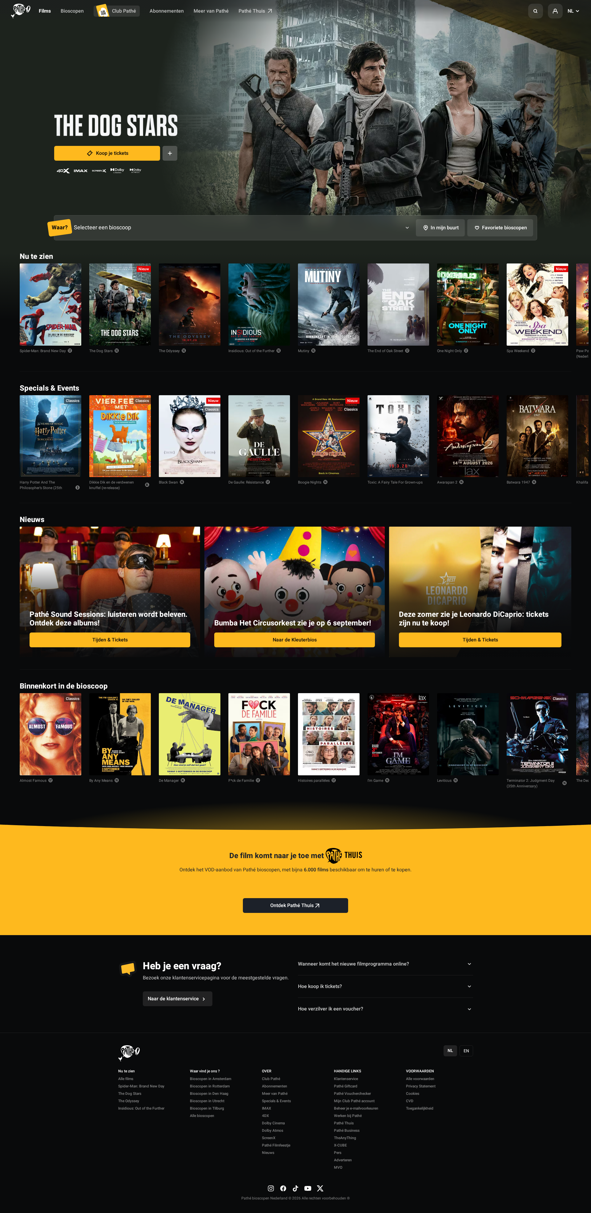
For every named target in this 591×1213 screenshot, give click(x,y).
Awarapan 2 (447, 482)
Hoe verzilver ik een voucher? (330, 1009)
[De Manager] (189, 734)
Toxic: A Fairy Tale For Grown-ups (395, 482)
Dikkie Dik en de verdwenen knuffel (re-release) (111, 485)
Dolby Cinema (273, 1123)
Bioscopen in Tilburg (207, 1108)
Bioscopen (72, 11)
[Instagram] (271, 1188)
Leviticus (444, 780)
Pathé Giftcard (345, 1086)
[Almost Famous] (50, 734)
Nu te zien (126, 1071)
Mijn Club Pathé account (354, 1101)
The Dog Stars (101, 351)
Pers (337, 1152)
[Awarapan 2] (468, 436)
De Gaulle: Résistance (246, 482)
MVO (338, 1167)
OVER (266, 1071)
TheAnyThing (345, 1138)
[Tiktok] (295, 1188)
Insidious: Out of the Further (251, 351)
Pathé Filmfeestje (276, 1145)
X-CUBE (340, 1145)
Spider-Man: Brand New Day (43, 351)
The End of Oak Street (385, 351)
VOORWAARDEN (420, 1071)
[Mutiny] (329, 304)
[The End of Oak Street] (398, 304)
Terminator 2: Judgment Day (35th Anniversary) (531, 783)
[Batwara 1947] (537, 436)
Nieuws (268, 1152)
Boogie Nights (309, 482)
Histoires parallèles (314, 780)
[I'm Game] (398, 734)
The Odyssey (169, 351)
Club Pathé (124, 11)
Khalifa (582, 482)
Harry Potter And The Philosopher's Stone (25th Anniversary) (41, 488)
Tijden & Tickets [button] (110, 640)
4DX (265, 1116)
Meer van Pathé (211, 11)
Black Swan (168, 482)
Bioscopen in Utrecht (207, 1101)
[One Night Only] (468, 304)
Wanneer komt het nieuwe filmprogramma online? (353, 963)
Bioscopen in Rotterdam (210, 1086)
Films (45, 11)
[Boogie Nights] (329, 436)
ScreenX (268, 1138)
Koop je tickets (112, 153)
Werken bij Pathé (348, 1116)
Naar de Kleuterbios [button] (295, 640)
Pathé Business (347, 1130)
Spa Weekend (518, 351)
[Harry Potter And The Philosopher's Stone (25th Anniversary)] (50, 436)
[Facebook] (283, 1188)
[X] (320, 1188)
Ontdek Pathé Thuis (292, 905)
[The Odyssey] (189, 304)
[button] (535, 11)
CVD (409, 1101)
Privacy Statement (421, 1086)
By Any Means (101, 780)
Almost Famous (33, 780)
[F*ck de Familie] (259, 734)
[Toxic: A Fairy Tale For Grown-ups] (398, 436)
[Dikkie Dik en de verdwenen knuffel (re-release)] (120, 436)
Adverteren (343, 1160)
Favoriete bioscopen (504, 227)
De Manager (169, 780)
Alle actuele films (547, 256)
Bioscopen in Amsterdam (210, 1079)
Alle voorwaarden (420, 1079)
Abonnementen (167, 11)
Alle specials (552, 387)
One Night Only (449, 351)
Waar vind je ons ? (205, 1071)
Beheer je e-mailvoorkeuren (356, 1108)
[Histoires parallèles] (329, 734)
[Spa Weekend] (537, 304)
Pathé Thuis (252, 11)
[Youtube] (308, 1188)
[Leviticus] (468, 734)
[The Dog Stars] (120, 304)
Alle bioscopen (202, 1116)
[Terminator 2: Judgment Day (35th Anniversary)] (537, 734)
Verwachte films (549, 685)
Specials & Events (276, 1101)
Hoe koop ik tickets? (320, 986)
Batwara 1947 (518, 482)
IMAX (266, 1108)
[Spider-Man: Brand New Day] (50, 304)
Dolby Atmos (272, 1130)
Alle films (125, 1079)
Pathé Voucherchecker (352, 1093)
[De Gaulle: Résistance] (259, 436)
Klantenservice (346, 1079)
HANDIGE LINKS (347, 1071)
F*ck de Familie (241, 780)
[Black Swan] (189, 436)
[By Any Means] (120, 734)
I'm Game (375, 780)
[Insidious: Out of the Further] (259, 304)
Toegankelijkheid (419, 1108)
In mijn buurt (445, 227)
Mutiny (303, 351)
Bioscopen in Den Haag (209, 1093)
